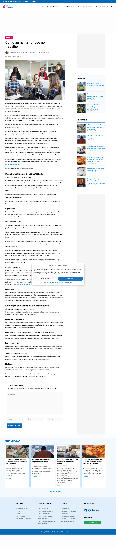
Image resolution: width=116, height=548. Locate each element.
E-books (17, 513)
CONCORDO (70, 279)
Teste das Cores (43, 508)
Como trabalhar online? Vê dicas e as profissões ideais (67, 461)
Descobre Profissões (21, 508)
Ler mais (8, 478)
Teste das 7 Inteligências (45, 511)
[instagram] (90, 510)
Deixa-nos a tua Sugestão (23, 518)
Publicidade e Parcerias (68, 511)
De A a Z (17, 511)
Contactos (64, 513)
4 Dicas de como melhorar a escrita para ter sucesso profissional (96, 127)
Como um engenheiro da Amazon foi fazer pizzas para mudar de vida (95, 159)
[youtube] (98, 510)
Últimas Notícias (20, 516)
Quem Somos (65, 508)
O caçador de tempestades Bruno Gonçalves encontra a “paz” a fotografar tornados (96, 181)
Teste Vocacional (43, 513)
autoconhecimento (25, 284)
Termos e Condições (67, 521)
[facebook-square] (86, 510)
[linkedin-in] (94, 510)
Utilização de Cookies (68, 518)
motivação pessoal (13, 164)
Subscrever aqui (92, 522)
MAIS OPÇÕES (45, 279)
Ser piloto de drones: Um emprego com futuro (41, 461)
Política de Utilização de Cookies (52, 282)
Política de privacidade (66, 282)
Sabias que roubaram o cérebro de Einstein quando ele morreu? (95, 96)
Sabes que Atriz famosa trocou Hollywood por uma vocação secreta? (95, 107)
